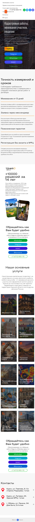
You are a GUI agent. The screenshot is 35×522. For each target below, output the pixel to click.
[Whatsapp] (24, 10)
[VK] (30, 10)
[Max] (33, 10)
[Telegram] (27, 10)
